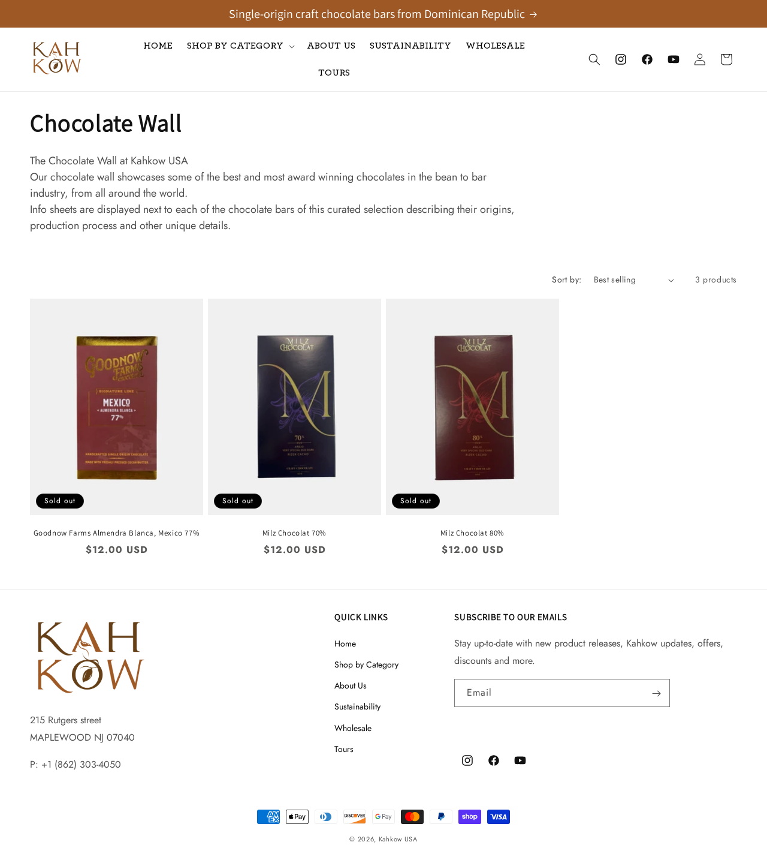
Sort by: (566, 279)
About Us (350, 685)
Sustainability (357, 706)
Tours (344, 749)
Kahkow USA (398, 839)
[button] (240, 45)
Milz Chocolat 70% (294, 533)
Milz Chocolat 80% (472, 533)
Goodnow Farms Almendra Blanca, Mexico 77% (117, 533)
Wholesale (353, 728)
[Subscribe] (656, 693)
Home (345, 643)
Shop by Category (366, 664)
